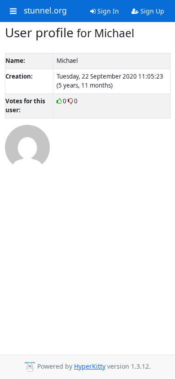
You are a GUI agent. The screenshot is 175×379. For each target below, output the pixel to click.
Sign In (107, 11)
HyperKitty (89, 366)
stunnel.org (45, 10)
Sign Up (151, 11)
